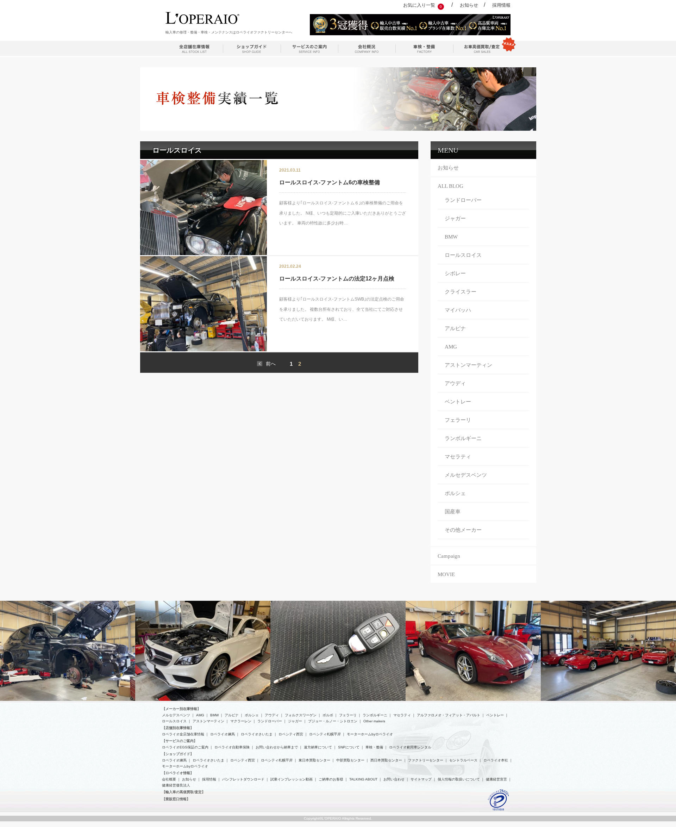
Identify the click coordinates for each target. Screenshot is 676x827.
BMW (451, 237)
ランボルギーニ (463, 438)
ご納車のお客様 (331, 779)
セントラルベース (463, 760)
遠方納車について (318, 747)
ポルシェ (455, 493)
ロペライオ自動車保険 (232, 747)
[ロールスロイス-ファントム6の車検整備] (203, 207)
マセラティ (458, 456)
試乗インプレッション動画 (291, 779)
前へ (271, 363)
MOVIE (446, 574)
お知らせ (469, 5)
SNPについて (348, 747)
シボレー (455, 273)
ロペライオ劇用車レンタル (410, 747)
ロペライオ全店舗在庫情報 (183, 734)
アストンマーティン (468, 365)
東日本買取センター (314, 760)
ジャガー (455, 218)
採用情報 (501, 5)
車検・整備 (374, 747)
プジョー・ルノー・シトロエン (332, 721)
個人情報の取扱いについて (459, 779)
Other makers (374, 721)
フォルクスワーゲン (301, 715)
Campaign (449, 556)
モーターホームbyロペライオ (370, 734)
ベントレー (458, 402)
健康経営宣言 (496, 779)
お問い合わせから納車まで (277, 747)
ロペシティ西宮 (290, 734)
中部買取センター (350, 760)
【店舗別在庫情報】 (178, 728)
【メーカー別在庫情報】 (181, 709)
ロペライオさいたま (257, 734)
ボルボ (328, 715)
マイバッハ (458, 310)
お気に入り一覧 (419, 5)
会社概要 (169, 779)
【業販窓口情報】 (176, 799)
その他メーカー (463, 530)
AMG (451, 347)
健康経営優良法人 (176, 785)
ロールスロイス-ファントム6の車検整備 (329, 182)
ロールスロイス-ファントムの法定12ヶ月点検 (336, 279)
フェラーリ (458, 420)
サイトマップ (421, 779)
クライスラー (460, 292)
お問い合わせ (394, 779)
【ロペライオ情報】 (178, 773)
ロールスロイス (463, 255)
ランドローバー (463, 200)
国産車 (453, 511)
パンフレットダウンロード (243, 779)
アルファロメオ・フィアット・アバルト (448, 715)
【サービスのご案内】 (179, 741)
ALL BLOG (450, 186)
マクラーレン (240, 721)
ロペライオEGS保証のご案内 (185, 747)
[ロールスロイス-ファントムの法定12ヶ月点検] (203, 303)
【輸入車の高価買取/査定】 (183, 792)
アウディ (455, 383)
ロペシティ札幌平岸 (325, 734)
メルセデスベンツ (466, 475)
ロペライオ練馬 (222, 734)
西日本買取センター (386, 760)
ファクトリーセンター (425, 760)
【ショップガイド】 (178, 754)
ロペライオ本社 (495, 760)
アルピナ (455, 328)
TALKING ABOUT (363, 779)
